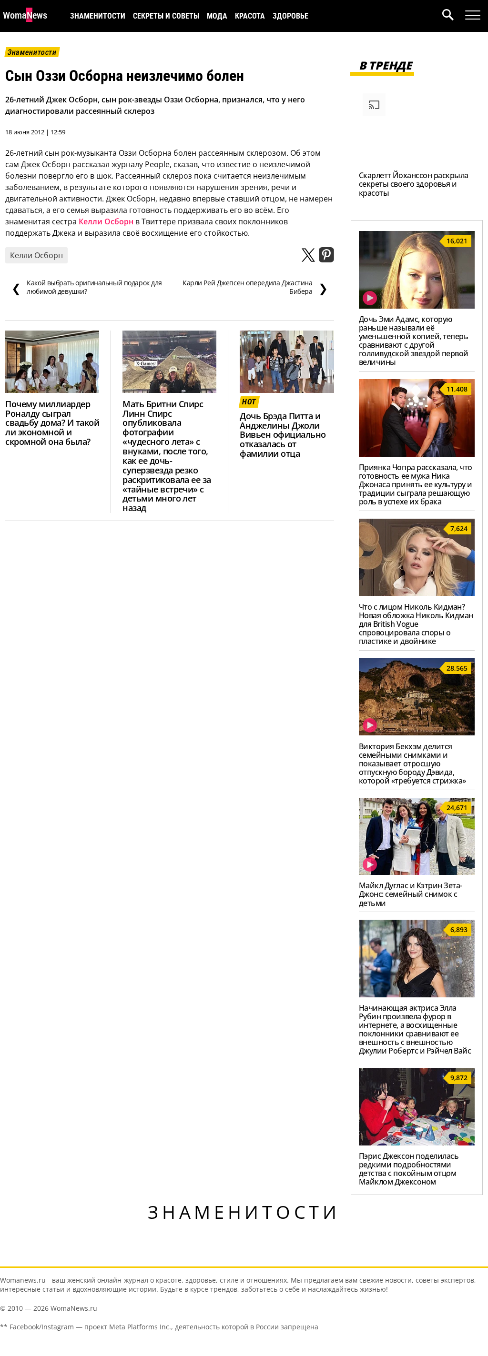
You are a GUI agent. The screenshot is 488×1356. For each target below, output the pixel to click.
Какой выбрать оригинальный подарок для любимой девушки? (86, 287)
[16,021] (417, 306)
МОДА (217, 15)
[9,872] (417, 1142)
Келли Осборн (106, 221)
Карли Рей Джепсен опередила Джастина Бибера (255, 287)
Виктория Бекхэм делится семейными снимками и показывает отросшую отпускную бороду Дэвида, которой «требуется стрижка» (412, 763)
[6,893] (417, 994)
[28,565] (417, 732)
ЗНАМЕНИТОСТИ (97, 15)
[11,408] (417, 454)
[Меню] (472, 15)
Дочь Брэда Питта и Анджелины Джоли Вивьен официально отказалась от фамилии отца (282, 435)
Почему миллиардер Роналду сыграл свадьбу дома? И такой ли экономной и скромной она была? (52, 423)
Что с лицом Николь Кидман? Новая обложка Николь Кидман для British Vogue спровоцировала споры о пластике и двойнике (416, 624)
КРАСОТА (250, 15)
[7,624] (417, 593)
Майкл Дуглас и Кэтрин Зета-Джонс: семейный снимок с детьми (410, 894)
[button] (453, 16)
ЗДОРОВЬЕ (290, 15)
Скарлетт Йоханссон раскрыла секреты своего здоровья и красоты (413, 184)
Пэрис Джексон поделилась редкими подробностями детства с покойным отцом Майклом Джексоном (408, 1169)
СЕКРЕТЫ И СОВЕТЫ (166, 15)
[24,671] (417, 872)
